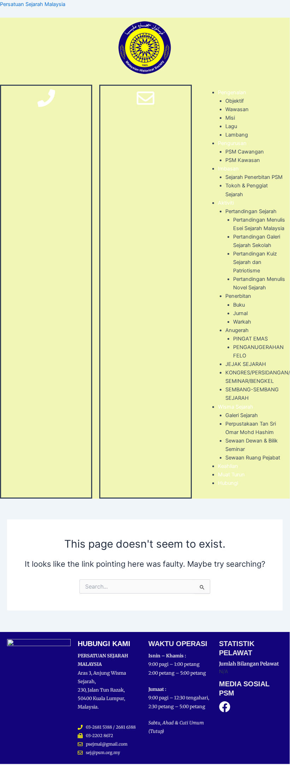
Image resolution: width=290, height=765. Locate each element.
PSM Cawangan (244, 152)
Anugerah (237, 330)
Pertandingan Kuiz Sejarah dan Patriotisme (255, 262)
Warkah (242, 322)
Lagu (231, 126)
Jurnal (240, 313)
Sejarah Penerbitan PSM (254, 177)
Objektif (234, 101)
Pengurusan (232, 143)
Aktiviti (226, 203)
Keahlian (228, 466)
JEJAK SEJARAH (245, 364)
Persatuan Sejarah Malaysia (32, 4)
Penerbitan (238, 296)
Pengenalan (232, 92)
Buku (239, 305)
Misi (230, 118)
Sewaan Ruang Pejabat (252, 457)
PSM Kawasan (242, 160)
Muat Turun (231, 474)
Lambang (236, 135)
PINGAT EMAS (250, 339)
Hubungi (228, 483)
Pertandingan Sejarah (251, 211)
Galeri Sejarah (241, 415)
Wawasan (237, 109)
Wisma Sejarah (235, 407)
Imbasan (228, 168)
